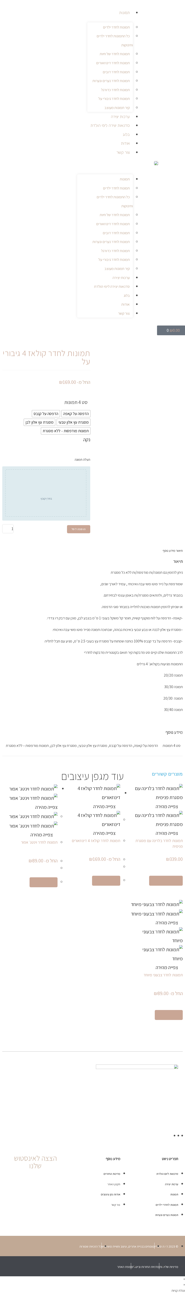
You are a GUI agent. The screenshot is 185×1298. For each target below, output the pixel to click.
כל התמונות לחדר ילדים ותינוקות (115, 40)
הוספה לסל (79, 529)
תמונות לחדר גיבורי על (114, 98)
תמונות (124, 12)
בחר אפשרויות (106, 880)
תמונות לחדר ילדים (116, 27)
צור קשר (123, 152)
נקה (86, 439)
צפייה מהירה (167, 806)
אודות (125, 143)
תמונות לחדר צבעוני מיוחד (163, 974)
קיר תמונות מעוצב (117, 107)
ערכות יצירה (120, 116)
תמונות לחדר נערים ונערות (111, 80)
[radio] (76, 413)
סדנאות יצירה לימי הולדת (110, 125)
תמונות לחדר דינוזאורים (113, 62)
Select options (166, 880)
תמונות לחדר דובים (116, 71)
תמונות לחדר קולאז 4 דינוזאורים (96, 840)
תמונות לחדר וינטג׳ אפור (39, 842)
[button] (105, 164)
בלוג (126, 134)
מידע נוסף (169, 550)
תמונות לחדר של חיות (115, 53)
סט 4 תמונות (76, 402)
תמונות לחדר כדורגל (115, 89)
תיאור (179, 550)
